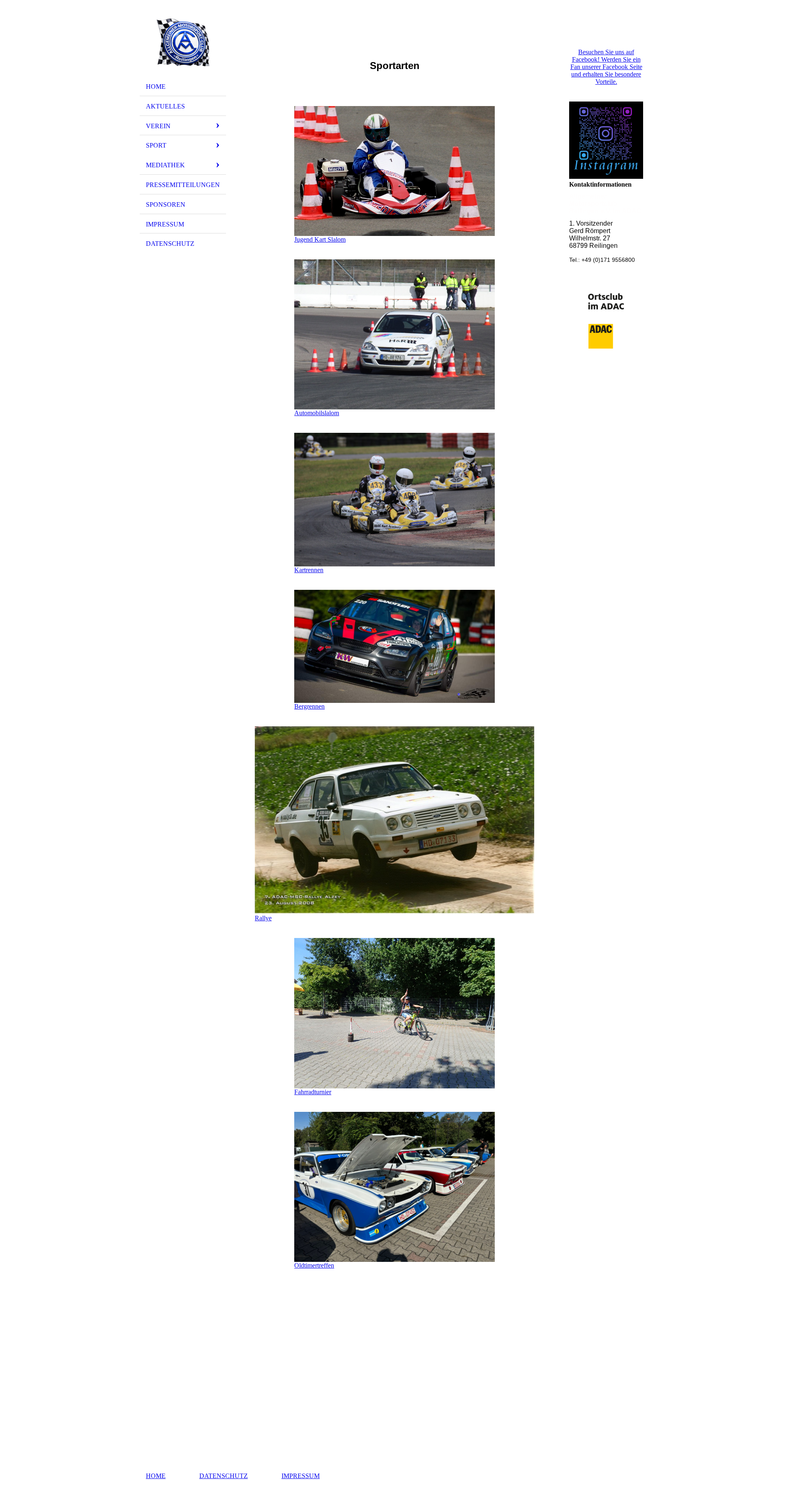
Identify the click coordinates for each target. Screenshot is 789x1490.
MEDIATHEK (165, 165)
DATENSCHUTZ (170, 243)
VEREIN (158, 125)
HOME (156, 86)
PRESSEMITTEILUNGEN (183, 184)
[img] (183, 42)
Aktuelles (165, 106)
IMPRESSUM (165, 224)
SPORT (156, 145)
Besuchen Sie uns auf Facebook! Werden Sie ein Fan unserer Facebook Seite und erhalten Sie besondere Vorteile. (606, 67)
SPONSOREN (165, 204)
